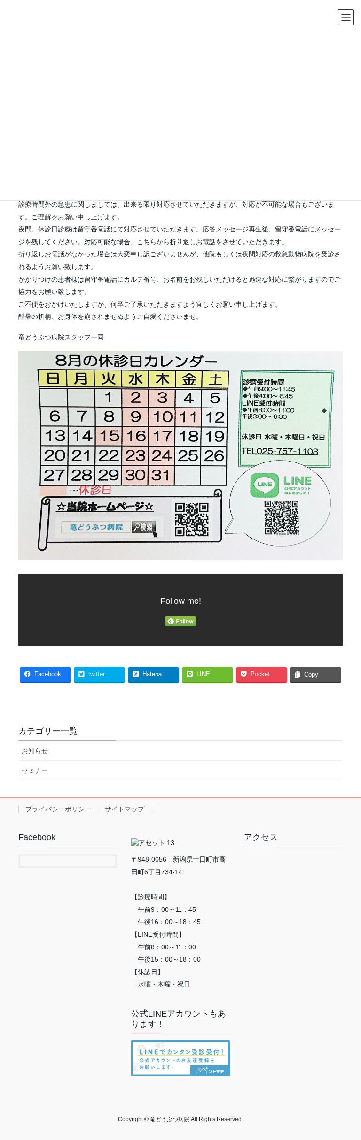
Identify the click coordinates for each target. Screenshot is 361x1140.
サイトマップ (124, 809)
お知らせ (35, 751)
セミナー (35, 770)
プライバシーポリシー (58, 809)
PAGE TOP (344, 1097)
